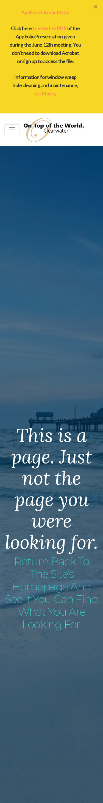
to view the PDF (49, 28)
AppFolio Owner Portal (45, 12)
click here (45, 93)
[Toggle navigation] (12, 129)
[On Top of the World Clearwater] (54, 130)
